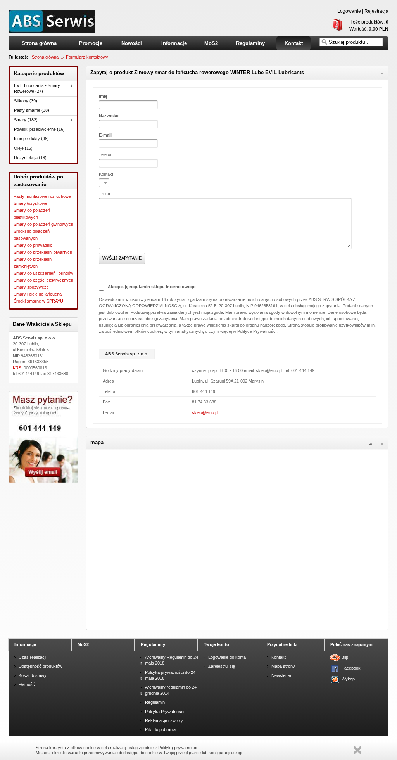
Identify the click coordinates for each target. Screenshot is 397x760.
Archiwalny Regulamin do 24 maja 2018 (171, 660)
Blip (345, 657)
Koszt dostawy (33, 675)
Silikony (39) (25, 101)
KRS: (18, 367)
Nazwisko (109, 115)
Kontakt (294, 43)
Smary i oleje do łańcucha (38, 294)
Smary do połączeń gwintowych (43, 224)
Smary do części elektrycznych (43, 280)
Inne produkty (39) (31, 138)
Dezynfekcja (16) (30, 157)
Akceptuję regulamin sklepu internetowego (152, 286)
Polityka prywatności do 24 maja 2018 (170, 675)
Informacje (174, 43)
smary (52, 21)
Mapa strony (283, 666)
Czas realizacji (32, 657)
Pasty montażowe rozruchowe (42, 196)
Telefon (105, 154)
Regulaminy (250, 43)
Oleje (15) (23, 148)
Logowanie (349, 11)
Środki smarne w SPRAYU (38, 301)
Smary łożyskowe (30, 203)
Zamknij (357, 750)
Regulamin (155, 702)
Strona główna (39, 43)
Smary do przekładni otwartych (43, 252)
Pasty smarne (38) (31, 110)
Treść (104, 193)
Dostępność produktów (40, 666)
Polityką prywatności (177, 747)
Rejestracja (376, 11)
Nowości (131, 43)
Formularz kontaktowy (87, 57)
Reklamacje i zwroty (164, 720)
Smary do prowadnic (33, 245)
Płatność (27, 684)
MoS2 (211, 43)
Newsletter (281, 675)
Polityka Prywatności (164, 711)
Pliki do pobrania (160, 729)
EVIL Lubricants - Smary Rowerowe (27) (37, 88)
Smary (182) (26, 120)
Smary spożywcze (31, 287)
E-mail (105, 135)
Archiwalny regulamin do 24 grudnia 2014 (171, 690)
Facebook (347, 668)
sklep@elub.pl (205, 412)
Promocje (90, 43)
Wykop (347, 679)
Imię (103, 96)
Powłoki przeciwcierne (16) (39, 129)
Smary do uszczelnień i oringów (43, 273)
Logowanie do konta (227, 657)
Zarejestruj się (221, 666)
